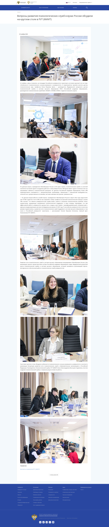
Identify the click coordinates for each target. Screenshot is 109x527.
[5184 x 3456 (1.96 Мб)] (54, 339)
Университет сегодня (22, 489)
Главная (18, 12)
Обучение (60, 7)
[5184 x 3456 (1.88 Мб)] (54, 394)
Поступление (43, 7)
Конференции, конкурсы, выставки (70, 489)
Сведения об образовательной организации (48, 515)
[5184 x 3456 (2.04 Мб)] (54, 293)
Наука (75, 7)
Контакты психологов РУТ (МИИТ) (30, 469)
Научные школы (66, 497)
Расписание (50, 489)
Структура (20, 492)
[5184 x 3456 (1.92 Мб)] (54, 237)
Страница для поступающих (38, 497)
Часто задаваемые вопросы (39, 505)
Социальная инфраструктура (23, 502)
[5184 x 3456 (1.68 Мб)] (54, 58)
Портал (81, 489)
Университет (25, 7)
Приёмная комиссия (37, 494)
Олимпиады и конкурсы (38, 492)
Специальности (51, 494)
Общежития (20, 505)
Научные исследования (67, 494)
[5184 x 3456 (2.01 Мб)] (54, 115)
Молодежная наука (66, 500)
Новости (19, 494)
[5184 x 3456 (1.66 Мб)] (54, 441)
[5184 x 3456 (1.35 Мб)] (54, 161)
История (19, 500)
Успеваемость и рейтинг (53, 492)
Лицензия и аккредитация (53, 497)
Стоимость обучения (37, 502)
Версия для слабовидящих (72, 518)
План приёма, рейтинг (37, 500)
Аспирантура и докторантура (69, 492)
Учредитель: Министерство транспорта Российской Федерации (52, 518)
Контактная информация (23, 497)
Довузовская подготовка (38, 489)
